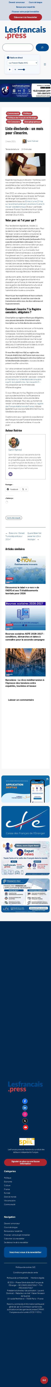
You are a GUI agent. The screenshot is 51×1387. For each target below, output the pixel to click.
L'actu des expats (14, 518)
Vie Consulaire (13, 122)
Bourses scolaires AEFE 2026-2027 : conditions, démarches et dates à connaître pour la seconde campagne (25, 636)
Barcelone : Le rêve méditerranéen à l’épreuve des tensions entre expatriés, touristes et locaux (24, 683)
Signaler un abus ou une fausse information (25, 1162)
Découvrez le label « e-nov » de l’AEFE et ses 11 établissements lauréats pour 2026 (22, 590)
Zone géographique (32, 122)
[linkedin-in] (24, 1107)
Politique (27, 113)
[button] (44, 1380)
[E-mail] (10, 474)
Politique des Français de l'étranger (21, 118)
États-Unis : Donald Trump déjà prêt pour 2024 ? (14, 536)
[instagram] (24, 1114)
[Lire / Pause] (9, 69)
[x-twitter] (24, 1120)
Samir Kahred (32, 141)
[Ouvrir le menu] (45, 64)
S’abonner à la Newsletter (25, 17)
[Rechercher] (42, 47)
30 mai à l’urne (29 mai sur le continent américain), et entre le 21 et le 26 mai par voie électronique (24, 204)
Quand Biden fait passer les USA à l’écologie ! (34, 536)
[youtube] (25, 1127)
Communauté (13, 113)
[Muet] (15, 69)
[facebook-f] (24, 1101)
